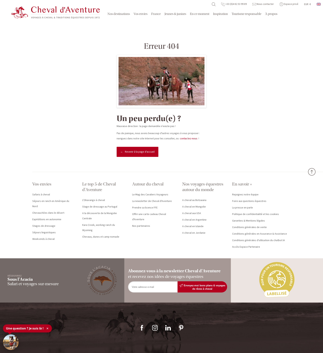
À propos (271, 14)
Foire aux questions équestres (249, 201)
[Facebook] (141, 327)
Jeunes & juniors (175, 14)
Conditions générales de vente (249, 227)
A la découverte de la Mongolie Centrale (99, 215)
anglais (319, 4)
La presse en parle (242, 208)
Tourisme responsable (246, 14)
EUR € (307, 4)
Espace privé (290, 4)
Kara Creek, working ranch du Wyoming (98, 227)
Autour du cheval (148, 184)
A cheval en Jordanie (193, 233)
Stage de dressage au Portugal (99, 207)
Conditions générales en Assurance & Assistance (259, 234)
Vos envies (140, 14)
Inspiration (220, 14)
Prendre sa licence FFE (145, 208)
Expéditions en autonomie (46, 219)
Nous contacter (265, 4)
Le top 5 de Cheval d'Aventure (99, 187)
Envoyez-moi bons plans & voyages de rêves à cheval (204, 287)
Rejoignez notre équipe (245, 194)
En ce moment (199, 14)
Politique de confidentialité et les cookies (255, 214)
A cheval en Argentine (194, 220)
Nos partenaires (141, 226)
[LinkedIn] (168, 327)
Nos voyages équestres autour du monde (202, 187)
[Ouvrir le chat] (11, 342)
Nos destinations (118, 14)
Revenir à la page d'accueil (140, 152)
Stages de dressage (43, 226)
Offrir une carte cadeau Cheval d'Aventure (149, 216)
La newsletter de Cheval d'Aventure (152, 201)
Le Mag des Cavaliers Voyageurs (150, 194)
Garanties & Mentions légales (248, 221)
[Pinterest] (181, 327)
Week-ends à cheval (43, 239)
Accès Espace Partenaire (246, 247)
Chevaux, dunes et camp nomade (100, 237)
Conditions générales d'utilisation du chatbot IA (258, 240)
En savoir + (242, 184)
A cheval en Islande (193, 226)
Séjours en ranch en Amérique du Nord (50, 203)
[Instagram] (155, 327)
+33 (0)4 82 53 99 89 (236, 4)
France (156, 14)
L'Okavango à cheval (93, 200)
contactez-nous (188, 138)
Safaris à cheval (41, 194)
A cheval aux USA (191, 213)
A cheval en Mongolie (194, 207)
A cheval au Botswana (194, 200)
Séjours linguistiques (44, 232)
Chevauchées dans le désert (48, 213)
